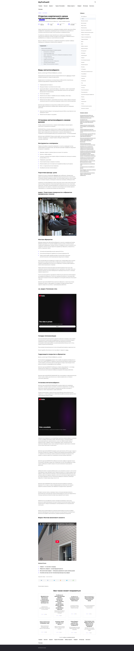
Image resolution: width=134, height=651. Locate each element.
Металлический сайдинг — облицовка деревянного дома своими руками (57, 570)
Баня (83, 18)
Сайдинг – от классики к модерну (48, 566)
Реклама (40, 9)
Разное (82, 96)
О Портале (83, 69)
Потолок (83, 87)
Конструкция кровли (85, 60)
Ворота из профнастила (86, 30)
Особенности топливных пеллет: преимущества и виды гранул (74, 598)
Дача (82, 41)
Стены (82, 103)
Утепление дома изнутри (86, 106)
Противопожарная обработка (87, 94)
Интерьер (83, 53)
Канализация (84, 55)
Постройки (83, 85)
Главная (40, 5)
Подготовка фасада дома (49, 53)
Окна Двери (83, 73)
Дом (82, 43)
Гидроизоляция (84, 39)
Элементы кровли (85, 108)
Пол (82, 83)
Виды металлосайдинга (46, 48)
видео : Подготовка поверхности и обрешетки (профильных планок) (58, 54)
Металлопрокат (84, 64)
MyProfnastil (43, 2)
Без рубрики (84, 16)
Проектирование (85, 89)
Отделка (83, 78)
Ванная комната (84, 20)
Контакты (91, 5)
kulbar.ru (65, 637)
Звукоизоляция (84, 48)
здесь (67, 350)
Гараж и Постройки (60, 5)
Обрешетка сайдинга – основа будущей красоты (51, 568)
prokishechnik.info (71, 637)
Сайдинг (79, 5)
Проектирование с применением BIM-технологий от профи (89, 598)
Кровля (51, 5)
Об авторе (85, 5)
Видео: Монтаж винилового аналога (51, 64)
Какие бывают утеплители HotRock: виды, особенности (74, 623)
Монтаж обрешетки (48, 56)
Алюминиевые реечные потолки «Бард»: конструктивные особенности (87, 174)
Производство (84, 92)
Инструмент (83, 50)
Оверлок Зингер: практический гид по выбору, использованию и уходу (87, 126)
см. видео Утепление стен (49, 57)
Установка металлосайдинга (49, 62)
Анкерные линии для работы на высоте (59, 623)
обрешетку (56, 175)
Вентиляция (83, 23)
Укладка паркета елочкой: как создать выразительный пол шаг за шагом (88, 130)
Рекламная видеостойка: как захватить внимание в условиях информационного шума (87, 116)
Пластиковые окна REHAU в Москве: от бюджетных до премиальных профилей (89, 624)
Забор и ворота (71, 5)
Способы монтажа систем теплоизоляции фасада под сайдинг (55, 572)
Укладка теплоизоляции (48, 59)
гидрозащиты (48, 359)
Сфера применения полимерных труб (45, 622)
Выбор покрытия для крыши (87, 32)
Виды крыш (83, 25)
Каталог (46, 5)
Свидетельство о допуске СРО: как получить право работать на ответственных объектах (87, 135)
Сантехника (83, 101)
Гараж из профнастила (86, 36)
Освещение (83, 76)
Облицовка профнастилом (86, 71)
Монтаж (83, 66)
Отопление (83, 80)
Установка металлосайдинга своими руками (51, 50)
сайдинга (69, 75)
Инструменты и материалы (49, 51)
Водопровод (84, 27)
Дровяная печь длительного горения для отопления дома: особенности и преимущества (86, 148)
